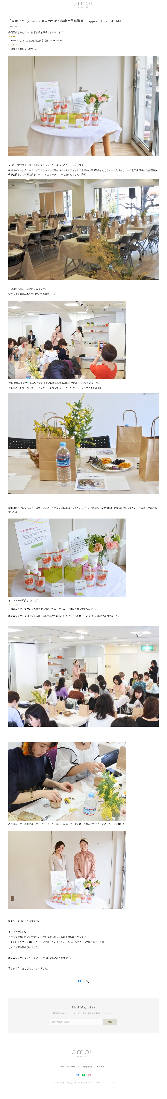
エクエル (12, 604)
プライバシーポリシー (70, 1067)
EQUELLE (13, 44)
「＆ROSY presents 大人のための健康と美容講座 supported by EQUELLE (66, 21)
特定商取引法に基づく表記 (95, 1067)
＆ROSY (12, 36)
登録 (110, 1022)
